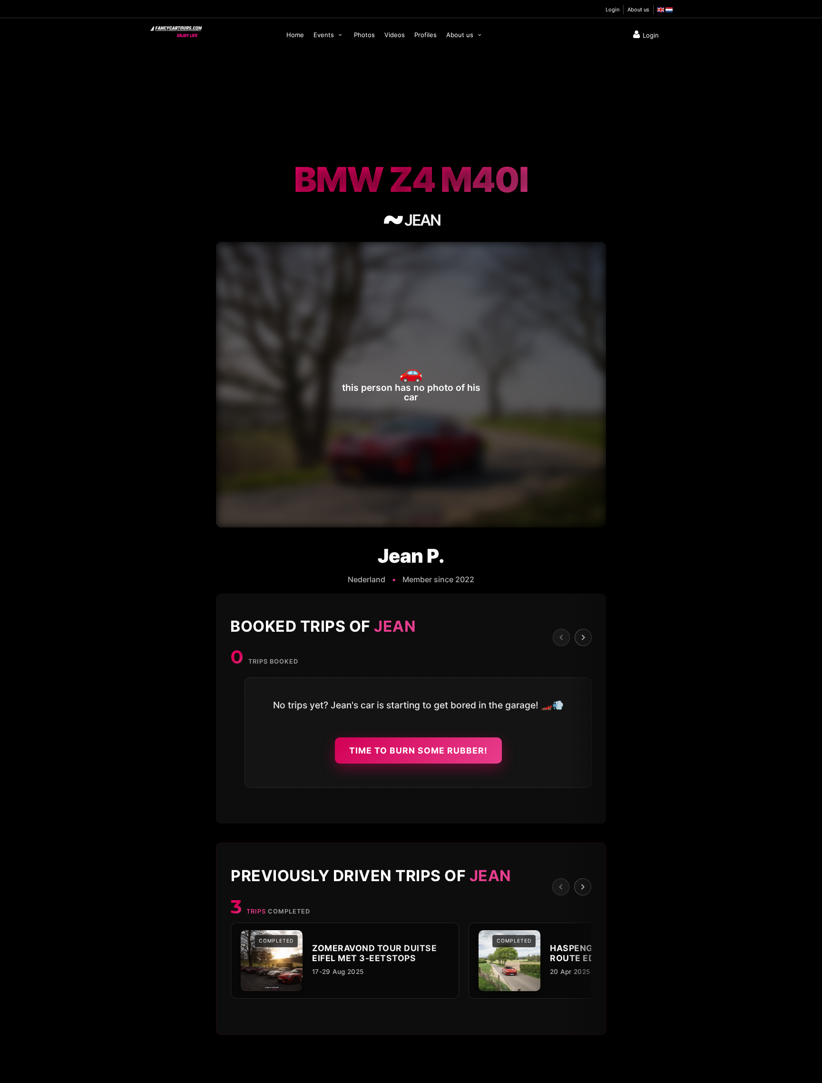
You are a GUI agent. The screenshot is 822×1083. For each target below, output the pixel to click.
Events (324, 35)
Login (612, 9)
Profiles (425, 35)
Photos (364, 35)
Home (295, 35)
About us (638, 9)
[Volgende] (583, 637)
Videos (394, 35)
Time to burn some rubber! (418, 750)
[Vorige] (561, 637)
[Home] (175, 29)
